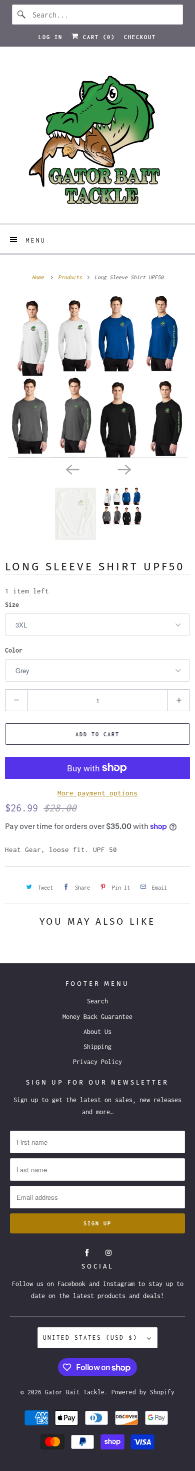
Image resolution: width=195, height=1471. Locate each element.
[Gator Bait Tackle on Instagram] (108, 1252)
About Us (98, 1031)
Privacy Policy (97, 1062)
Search (97, 1001)
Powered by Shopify (143, 1392)
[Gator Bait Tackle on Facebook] (87, 1252)
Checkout (140, 37)
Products (71, 277)
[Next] (123, 469)
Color (13, 650)
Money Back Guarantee (97, 1016)
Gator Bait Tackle (74, 1392)
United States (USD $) (92, 1337)
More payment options (98, 793)
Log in (50, 37)
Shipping (98, 1046)
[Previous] (71, 469)
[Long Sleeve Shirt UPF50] (98, 377)
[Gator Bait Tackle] (98, 139)
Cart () (97, 37)
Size (12, 604)
